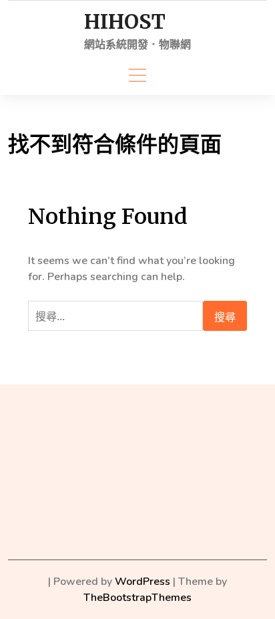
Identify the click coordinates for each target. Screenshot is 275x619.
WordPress (142, 581)
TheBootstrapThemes (137, 597)
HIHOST (125, 22)
